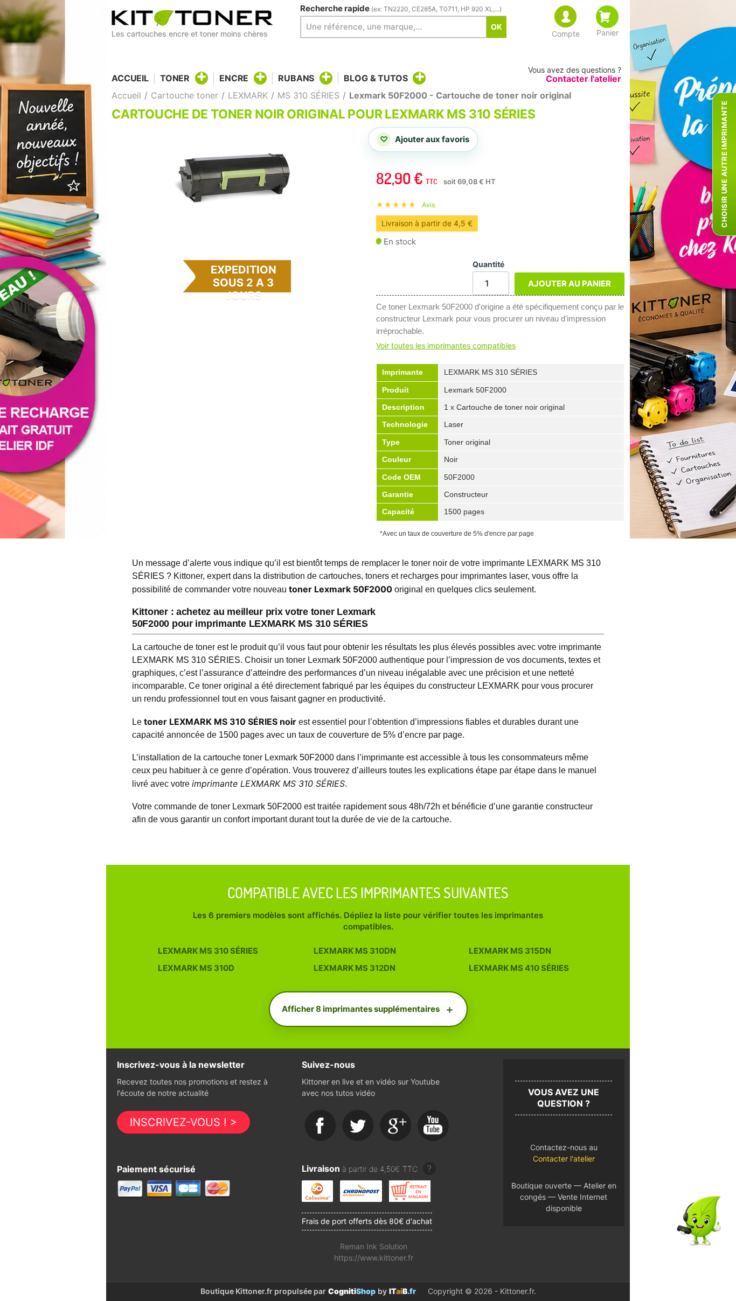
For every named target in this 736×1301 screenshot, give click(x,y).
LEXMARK (248, 95)
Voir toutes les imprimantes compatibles (446, 345)
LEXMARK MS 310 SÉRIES (208, 951)
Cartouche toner (184, 95)
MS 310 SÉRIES (308, 95)
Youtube (434, 1126)
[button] (563, 1156)
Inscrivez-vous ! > (183, 1122)
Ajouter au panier (569, 283)
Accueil (130, 78)
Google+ (396, 1126)
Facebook (320, 1126)
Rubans (296, 78)
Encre (233, 78)
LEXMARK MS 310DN (355, 951)
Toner (175, 78)
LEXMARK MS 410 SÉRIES (519, 968)
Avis (428, 204)
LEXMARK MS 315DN (510, 951)
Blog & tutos (375, 78)
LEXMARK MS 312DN (354, 968)
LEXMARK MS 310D (196, 968)
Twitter (358, 1126)
